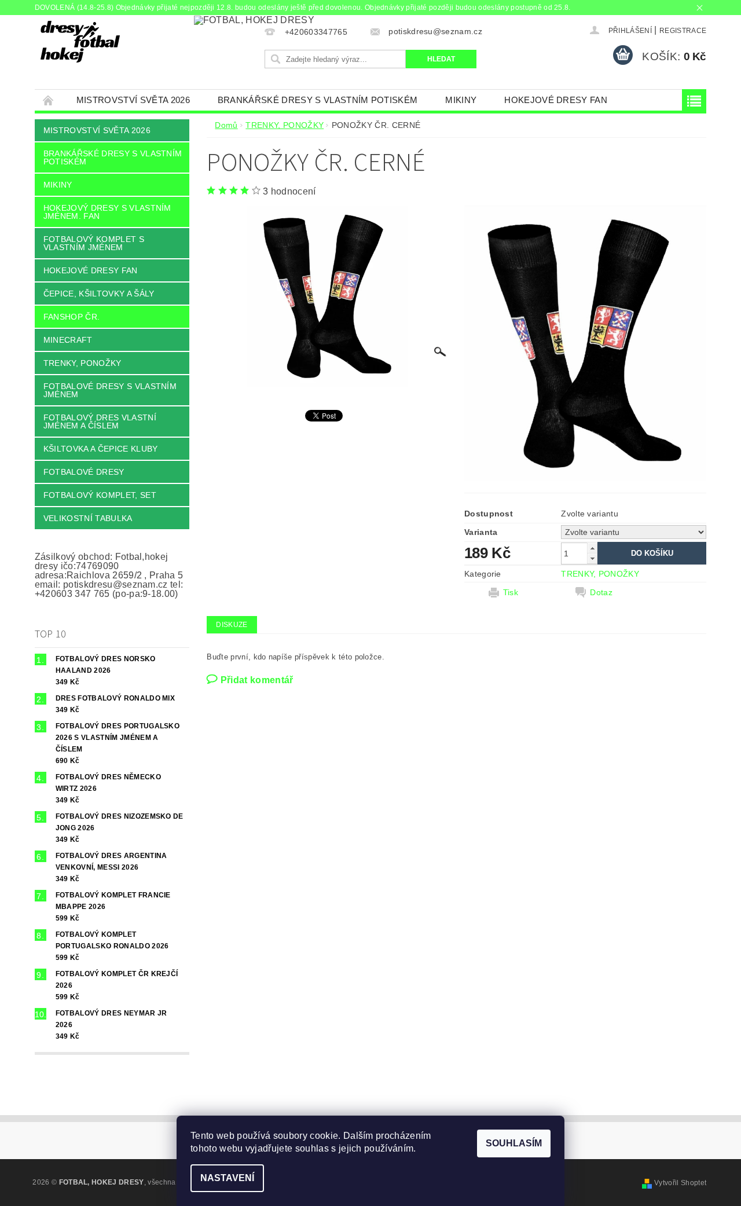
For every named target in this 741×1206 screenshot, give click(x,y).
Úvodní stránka (49, 100)
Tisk (510, 592)
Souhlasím (514, 1143)
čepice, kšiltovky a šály (99, 293)
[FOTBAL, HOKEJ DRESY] (80, 42)
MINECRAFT (68, 339)
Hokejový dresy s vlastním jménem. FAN (107, 212)
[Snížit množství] (592, 558)
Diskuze (231, 625)
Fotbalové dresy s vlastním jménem (110, 390)
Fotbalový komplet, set (99, 495)
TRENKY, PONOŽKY (82, 363)
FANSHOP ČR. (71, 316)
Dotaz (601, 592)
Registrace (682, 31)
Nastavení (227, 1178)
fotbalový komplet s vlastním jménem (93, 243)
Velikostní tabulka (88, 518)
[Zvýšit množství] (592, 547)
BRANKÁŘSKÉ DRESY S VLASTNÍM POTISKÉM (318, 100)
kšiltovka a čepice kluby (100, 448)
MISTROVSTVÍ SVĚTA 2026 (133, 100)
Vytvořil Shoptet (680, 1183)
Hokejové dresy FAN (555, 100)
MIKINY (460, 100)
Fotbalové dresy (83, 471)
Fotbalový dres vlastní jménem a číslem (99, 421)
